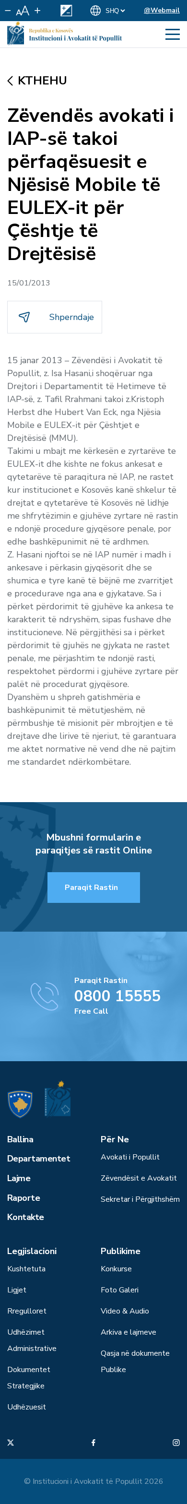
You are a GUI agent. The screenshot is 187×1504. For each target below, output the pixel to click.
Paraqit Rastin (91, 887)
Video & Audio (125, 1311)
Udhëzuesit (26, 1407)
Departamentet (38, 1158)
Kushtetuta (26, 1269)
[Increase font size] (37, 10)
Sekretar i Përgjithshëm (140, 1199)
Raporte (23, 1198)
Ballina (20, 1139)
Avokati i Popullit (130, 1157)
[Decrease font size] (8, 10)
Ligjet (16, 1290)
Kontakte (25, 1217)
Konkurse (116, 1269)
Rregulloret (27, 1311)
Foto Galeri (120, 1290)
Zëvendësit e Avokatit (139, 1178)
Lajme (18, 1178)
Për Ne (115, 1139)
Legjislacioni (32, 1251)
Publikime (120, 1251)
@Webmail (162, 10)
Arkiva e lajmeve (128, 1332)
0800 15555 (117, 996)
